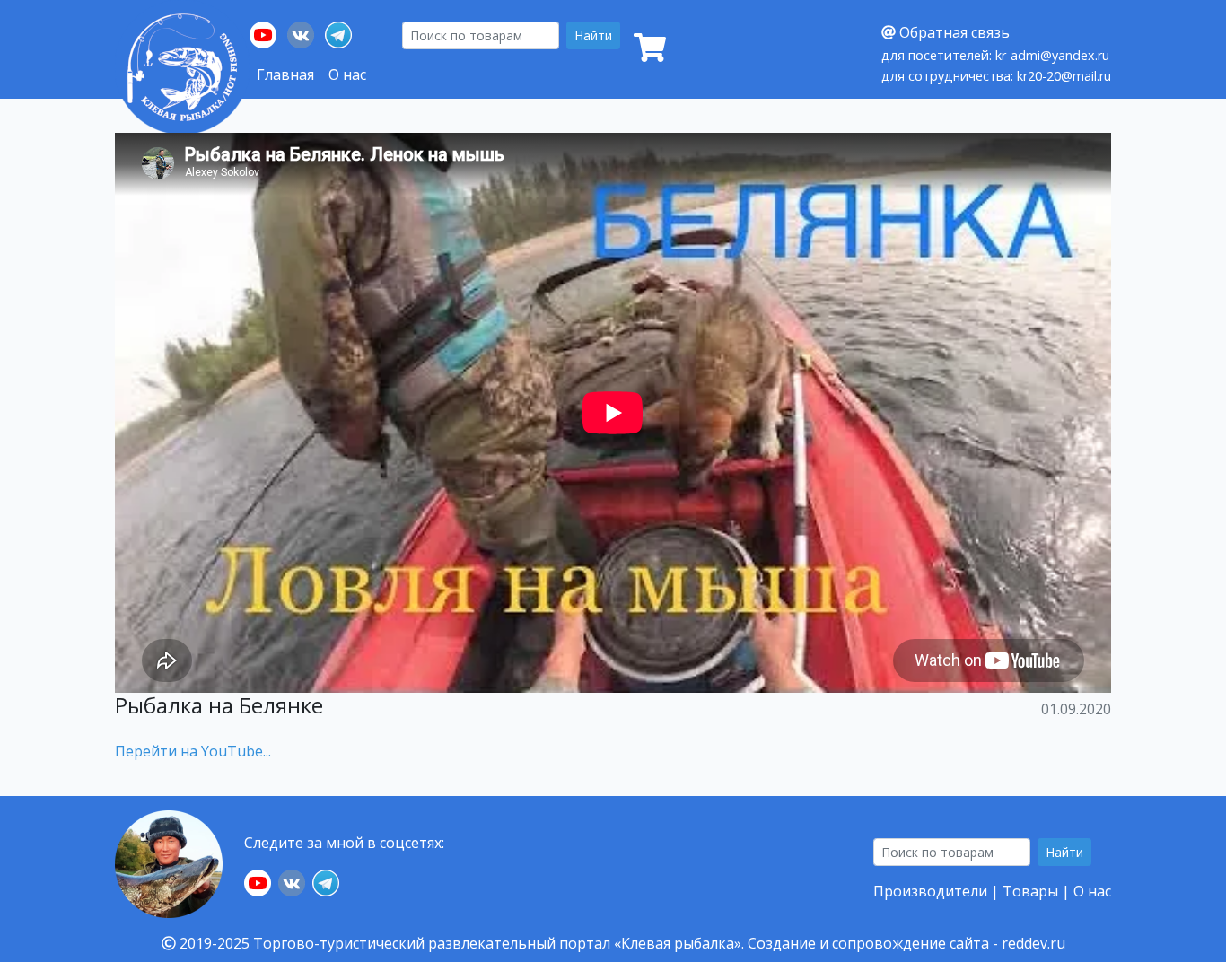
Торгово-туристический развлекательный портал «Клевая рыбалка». (498, 943)
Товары (1030, 891)
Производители (930, 891)
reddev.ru (1033, 943)
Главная (285, 74)
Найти (593, 35)
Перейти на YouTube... (193, 751)
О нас (347, 74)
